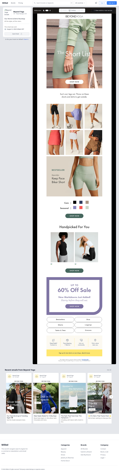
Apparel (63, 449)
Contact (103, 449)
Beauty (63, 452)
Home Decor (65, 461)
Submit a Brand (86, 452)
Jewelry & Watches (67, 458)
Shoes (63, 455)
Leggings (88, 325)
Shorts (60, 325)
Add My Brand (86, 455)
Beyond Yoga (18, 12)
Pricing (20, 3)
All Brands (84, 449)
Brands (13, 3)
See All (109, 370)
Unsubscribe (85, 359)
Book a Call (104, 452)
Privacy (103, 455)
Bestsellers (60, 319)
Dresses (88, 330)
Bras (88, 319)
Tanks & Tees (60, 330)
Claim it (26, 39)
